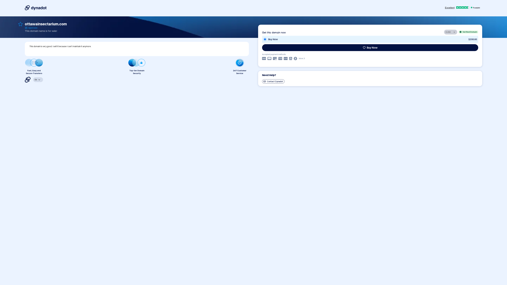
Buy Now (372, 47)
